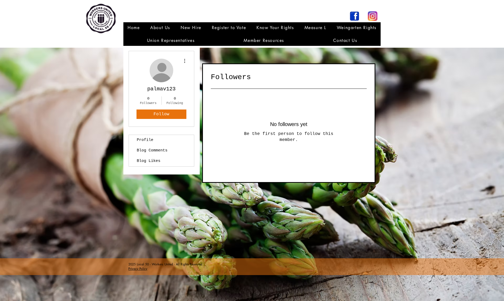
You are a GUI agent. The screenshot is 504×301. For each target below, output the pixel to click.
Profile (145, 140)
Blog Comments (152, 150)
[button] (170, 40)
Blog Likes (148, 161)
